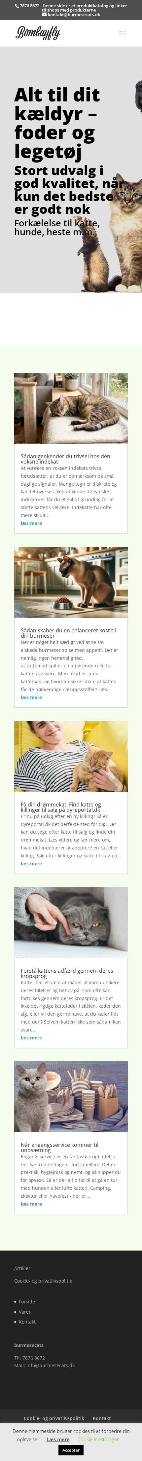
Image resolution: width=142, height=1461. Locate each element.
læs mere (31, 523)
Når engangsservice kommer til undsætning (59, 1147)
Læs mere (58, 1439)
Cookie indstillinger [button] (98, 1439)
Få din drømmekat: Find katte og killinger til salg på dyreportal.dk (61, 807)
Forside (27, 1301)
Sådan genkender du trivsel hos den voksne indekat (65, 459)
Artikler (22, 1268)
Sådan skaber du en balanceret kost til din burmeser (68, 633)
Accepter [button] (71, 1450)
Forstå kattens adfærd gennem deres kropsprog (67, 973)
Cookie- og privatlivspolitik (43, 1281)
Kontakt (27, 1322)
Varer (25, 1312)
